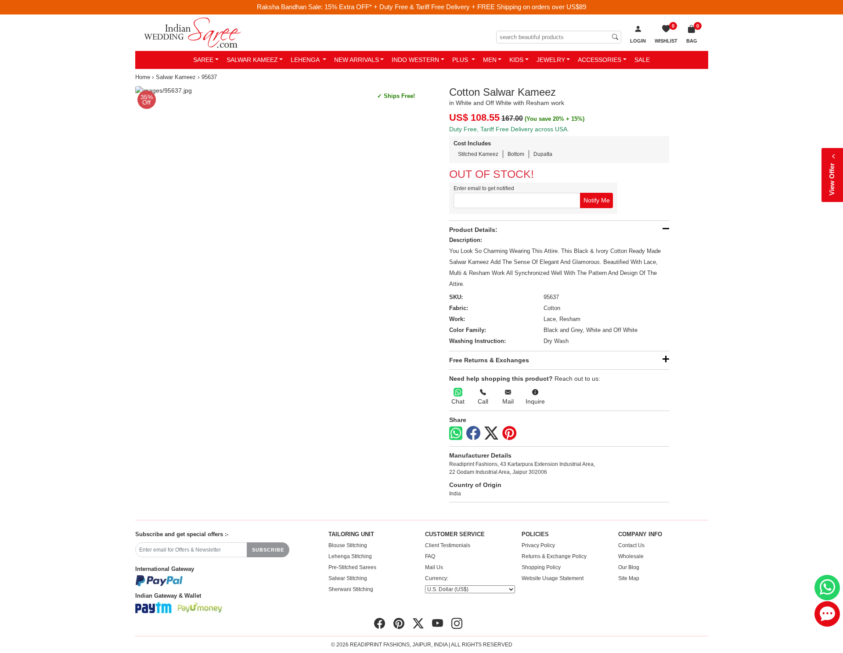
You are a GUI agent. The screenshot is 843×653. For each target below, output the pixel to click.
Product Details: (473, 229)
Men (490, 59)
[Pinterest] (509, 433)
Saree (203, 59)
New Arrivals (356, 59)
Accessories (599, 59)
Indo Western (415, 59)
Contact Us (631, 545)
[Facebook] (473, 433)
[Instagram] (456, 623)
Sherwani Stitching (350, 589)
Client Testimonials (447, 545)
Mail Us (434, 567)
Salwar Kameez (252, 59)
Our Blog (628, 567)
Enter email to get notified (484, 188)
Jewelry (551, 59)
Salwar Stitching (347, 578)
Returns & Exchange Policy (554, 556)
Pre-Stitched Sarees (352, 567)
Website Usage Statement (553, 578)
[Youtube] (437, 623)
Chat (458, 401)
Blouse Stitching (347, 545)
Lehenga (306, 59)
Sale (642, 59)
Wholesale (631, 556)
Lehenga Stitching (350, 556)
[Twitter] (491, 433)
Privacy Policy (538, 545)
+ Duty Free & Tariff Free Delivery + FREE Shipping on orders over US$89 (480, 7)
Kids (516, 59)
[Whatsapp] (455, 433)
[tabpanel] (276, 90)
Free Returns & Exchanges (489, 360)
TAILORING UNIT (351, 534)
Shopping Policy (541, 567)
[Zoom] (276, 90)
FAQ (430, 556)
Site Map (628, 578)
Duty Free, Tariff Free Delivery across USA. (509, 129)
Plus (461, 59)
